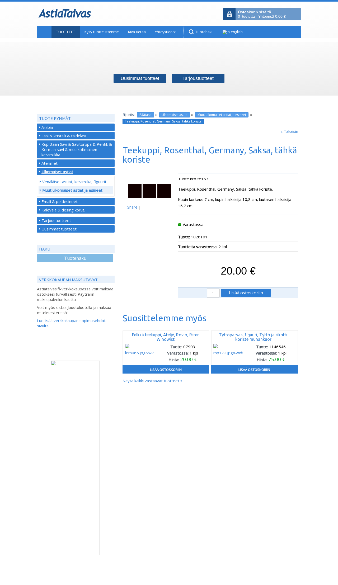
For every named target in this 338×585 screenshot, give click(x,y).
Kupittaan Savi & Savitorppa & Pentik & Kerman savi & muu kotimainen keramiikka (76, 149)
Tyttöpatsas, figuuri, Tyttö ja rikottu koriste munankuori (254, 337)
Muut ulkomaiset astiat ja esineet (222, 114)
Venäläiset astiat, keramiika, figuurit (74, 181)
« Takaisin (289, 131)
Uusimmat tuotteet (59, 229)
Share (132, 207)
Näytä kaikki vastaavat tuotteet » (152, 380)
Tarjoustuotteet (56, 220)
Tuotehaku (75, 258)
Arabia (47, 127)
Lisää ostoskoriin (166, 369)
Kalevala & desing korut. (63, 210)
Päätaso (145, 114)
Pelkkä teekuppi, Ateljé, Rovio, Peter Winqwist (165, 337)
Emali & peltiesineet (59, 201)
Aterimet (49, 163)
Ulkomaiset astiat (174, 114)
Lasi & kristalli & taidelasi (63, 135)
